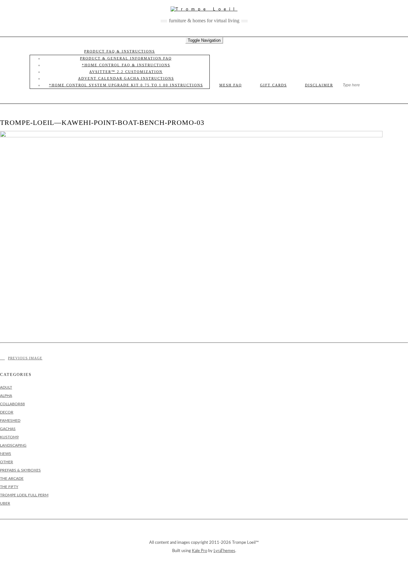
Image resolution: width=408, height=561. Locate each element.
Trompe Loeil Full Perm (24, 495)
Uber (5, 503)
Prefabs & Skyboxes (20, 470)
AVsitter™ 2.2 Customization (126, 72)
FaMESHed (10, 420)
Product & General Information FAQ (126, 58)
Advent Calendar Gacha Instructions (126, 78)
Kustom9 (9, 437)
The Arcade (12, 478)
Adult (6, 387)
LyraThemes (224, 551)
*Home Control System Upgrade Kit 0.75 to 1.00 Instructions (126, 85)
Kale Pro (199, 551)
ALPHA (6, 396)
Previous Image (25, 358)
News (5, 454)
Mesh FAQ (230, 85)
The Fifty (9, 487)
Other (6, 462)
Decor (6, 412)
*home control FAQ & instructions (126, 65)
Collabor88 (12, 404)
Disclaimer (319, 85)
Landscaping (13, 445)
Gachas (8, 429)
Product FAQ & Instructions (119, 51)
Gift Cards (273, 85)
